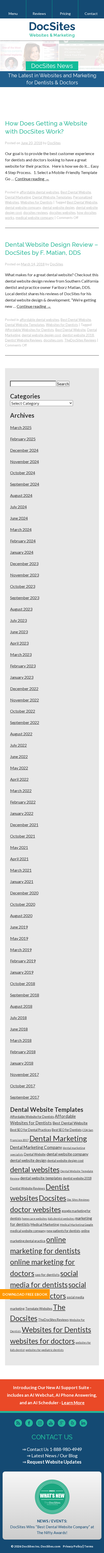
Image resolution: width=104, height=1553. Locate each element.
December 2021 (24, 824)
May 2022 (19, 767)
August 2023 (21, 609)
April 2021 (19, 858)
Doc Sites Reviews (78, 1199)
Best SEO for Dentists (67, 1130)
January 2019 (21, 972)
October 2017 (22, 1085)
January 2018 (21, 1063)
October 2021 (22, 836)
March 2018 (21, 1040)
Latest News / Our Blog (54, 1455)
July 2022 (18, 745)
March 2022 (21, 790)
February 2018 (23, 1051)
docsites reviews (35, 213)
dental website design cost (41, 335)
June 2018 (19, 1028)
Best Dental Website (76, 192)
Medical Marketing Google (76, 1224)
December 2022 (24, 688)
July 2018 (18, 1017)
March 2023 (21, 654)
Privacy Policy (72, 1546)
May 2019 (19, 938)
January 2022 (21, 813)
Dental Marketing (18, 197)
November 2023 (24, 574)
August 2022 (21, 733)
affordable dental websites (39, 192)
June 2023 (19, 631)
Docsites (52, 1198)
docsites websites (62, 213)
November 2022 (24, 699)
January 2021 (21, 881)
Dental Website (35, 1154)
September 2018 (24, 994)
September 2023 (24, 597)
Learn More (73, 1402)
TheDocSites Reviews (80, 340)
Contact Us (38, 1449)
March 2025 (21, 427)
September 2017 (24, 1097)
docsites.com (53, 340)
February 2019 (23, 960)
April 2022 (19, 779)
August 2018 (21, 1006)
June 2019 (19, 926)
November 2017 (24, 1074)
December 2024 (24, 450)
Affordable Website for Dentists (32, 1117)
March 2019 (21, 949)
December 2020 (24, 892)
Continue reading (32, 178)
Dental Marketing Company (36, 1147)
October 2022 (22, 711)
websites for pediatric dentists (44, 1349)
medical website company (35, 218)
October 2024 (22, 472)
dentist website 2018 (78, 335)
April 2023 (19, 643)
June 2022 (19, 756)
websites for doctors (42, 1341)
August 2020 (21, 915)
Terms (88, 1546)
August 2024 (21, 495)
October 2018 (22, 983)
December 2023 (24, 563)
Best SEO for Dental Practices (30, 1130)
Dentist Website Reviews (23, 340)
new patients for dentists (63, 1231)
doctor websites (35, 1209)
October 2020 (22, 904)
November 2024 (24, 461)
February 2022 (23, 801)
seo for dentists (47, 1274)
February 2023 (23, 665)
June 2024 (19, 518)
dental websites (35, 1169)
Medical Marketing (45, 1224)
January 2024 (21, 552)
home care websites (34, 1218)
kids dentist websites (61, 1218)
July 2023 (18, 620)
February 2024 (23, 540)
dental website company (23, 208)
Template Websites (38, 1309)
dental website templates (41, 1178)
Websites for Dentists (36, 202)
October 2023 (22, 586)
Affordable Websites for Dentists (29, 330)
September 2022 (24, 722)
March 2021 (21, 870)
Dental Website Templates (52, 197)
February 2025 (23, 438)
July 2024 (18, 506)
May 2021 (19, 847)
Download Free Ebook (25, 1294)
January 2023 (21, 677)
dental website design (58, 208)
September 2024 (24, 484)
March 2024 (21, 529)
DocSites (54, 143)
